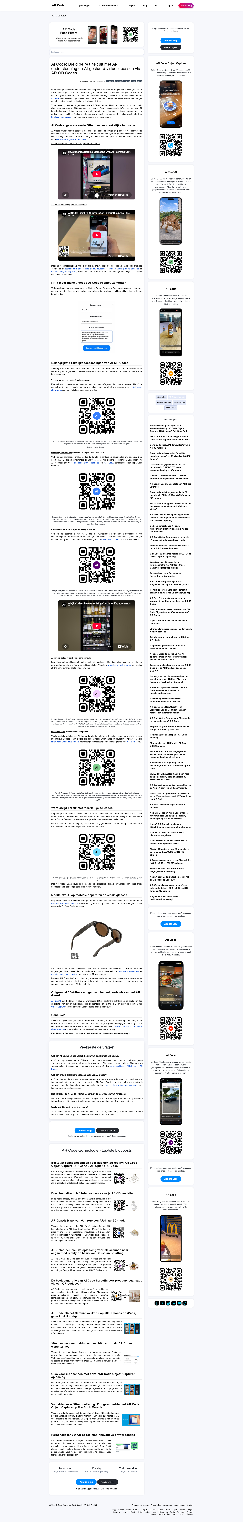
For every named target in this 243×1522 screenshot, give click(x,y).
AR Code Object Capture (171, 63)
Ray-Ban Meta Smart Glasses (64, 903)
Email (133, 81)
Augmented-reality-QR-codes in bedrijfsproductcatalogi (165, 898)
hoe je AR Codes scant (61, 116)
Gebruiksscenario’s (108, 5)
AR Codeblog (59, 15)
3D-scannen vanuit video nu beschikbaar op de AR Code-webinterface (91, 1344)
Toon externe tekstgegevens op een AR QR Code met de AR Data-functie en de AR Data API (170, 667)
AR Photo (131, 741)
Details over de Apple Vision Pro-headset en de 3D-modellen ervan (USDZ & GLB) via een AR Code (170, 796)
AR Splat (171, 288)
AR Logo (171, 1194)
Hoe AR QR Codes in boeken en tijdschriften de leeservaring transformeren (170, 825)
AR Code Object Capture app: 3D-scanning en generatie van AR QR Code (170, 719)
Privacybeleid (156, 1505)
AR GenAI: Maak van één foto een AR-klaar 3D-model (88, 1220)
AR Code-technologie (87, 81)
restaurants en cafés (110, 539)
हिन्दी (175, 1509)
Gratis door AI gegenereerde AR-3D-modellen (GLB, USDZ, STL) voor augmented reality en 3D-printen (167, 467)
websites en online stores (119, 664)
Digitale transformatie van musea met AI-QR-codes (169, 622)
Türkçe (175, 1514)
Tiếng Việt (189, 1514)
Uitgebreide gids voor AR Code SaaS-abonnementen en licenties (168, 647)
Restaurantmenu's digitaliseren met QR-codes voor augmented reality (169, 842)
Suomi (160, 1509)
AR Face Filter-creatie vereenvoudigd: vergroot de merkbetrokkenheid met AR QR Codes (170, 601)
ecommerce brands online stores (80, 268)
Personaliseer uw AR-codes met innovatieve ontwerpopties (93, 1435)
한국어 (140, 1512)
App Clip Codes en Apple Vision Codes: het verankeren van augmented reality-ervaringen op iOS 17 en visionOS (169, 815)
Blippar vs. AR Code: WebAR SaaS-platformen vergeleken (167, 834)
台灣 (181, 1514)
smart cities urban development (65, 741)
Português (181, 1512)
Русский (152, 1514)
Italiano (125, 1512)
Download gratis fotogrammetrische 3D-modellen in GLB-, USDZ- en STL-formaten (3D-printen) (170, 495)
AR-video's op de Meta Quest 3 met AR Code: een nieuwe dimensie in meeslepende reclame (168, 690)
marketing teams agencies (127, 268)
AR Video (170, 939)
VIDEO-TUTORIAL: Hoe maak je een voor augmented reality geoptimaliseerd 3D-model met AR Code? (169, 776)
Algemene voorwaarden (140, 1505)
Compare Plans (107, 1130)
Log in (170, 5)
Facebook (118, 81)
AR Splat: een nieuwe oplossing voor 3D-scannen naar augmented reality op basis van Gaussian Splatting (89, 1251)
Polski (172, 1512)
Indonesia (116, 1512)
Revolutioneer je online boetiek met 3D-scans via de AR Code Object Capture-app (170, 591)
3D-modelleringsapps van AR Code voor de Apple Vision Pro (171, 630)
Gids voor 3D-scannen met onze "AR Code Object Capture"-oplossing (93, 1375)
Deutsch (136, 1509)
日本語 (132, 1512)
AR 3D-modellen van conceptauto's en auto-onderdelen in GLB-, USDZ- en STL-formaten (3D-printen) (169, 888)
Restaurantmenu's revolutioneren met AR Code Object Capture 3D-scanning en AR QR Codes (170, 612)
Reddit (139, 81)
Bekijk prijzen (107, 1482)
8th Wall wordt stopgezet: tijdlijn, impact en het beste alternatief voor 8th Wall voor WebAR (170, 506)
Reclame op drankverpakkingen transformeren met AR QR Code (165, 700)
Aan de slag (186, 5)
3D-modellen (161, 397)
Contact (190, 1505)
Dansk (128, 1509)
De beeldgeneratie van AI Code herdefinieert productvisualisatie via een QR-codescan (96, 1281)
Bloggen (182, 1505)
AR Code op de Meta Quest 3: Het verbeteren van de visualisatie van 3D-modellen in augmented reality (168, 709)
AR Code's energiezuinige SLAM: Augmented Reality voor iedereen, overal (169, 583)
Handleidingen (179, 402)
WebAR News (171, 407)
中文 (114, 1509)
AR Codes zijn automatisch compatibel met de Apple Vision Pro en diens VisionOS (170, 786)
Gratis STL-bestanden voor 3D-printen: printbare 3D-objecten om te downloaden (169, 477)
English (144, 1509)
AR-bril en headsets (164, 402)
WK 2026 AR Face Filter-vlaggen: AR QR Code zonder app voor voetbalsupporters (170, 438)
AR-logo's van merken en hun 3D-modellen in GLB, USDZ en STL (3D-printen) (170, 861)
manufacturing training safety (64, 271)
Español (153, 1509)
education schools (105, 268)
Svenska (161, 1514)
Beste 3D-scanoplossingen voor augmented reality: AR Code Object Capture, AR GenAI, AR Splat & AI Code (94, 1164)
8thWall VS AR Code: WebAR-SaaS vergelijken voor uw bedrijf (167, 870)
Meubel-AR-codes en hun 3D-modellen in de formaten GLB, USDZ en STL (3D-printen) (169, 852)
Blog (145, 5)
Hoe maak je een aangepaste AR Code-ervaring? (168, 736)
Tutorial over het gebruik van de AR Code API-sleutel (170, 638)
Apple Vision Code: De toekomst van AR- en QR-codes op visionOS (169, 878)
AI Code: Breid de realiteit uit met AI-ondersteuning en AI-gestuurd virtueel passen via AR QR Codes (95, 68)
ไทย (168, 1514)
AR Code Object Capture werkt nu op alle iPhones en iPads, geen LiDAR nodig (93, 1314)
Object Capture (58, 1006)
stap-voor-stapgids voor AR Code (71, 139)
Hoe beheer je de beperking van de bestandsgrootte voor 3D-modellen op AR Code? (170, 765)
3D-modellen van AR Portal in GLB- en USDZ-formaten (168, 744)
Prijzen (132, 5)
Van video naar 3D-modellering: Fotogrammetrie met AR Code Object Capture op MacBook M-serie (95, 1405)
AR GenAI (109, 462)
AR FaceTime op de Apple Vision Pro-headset (168, 806)
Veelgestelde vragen (170, 1505)
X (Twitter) (110, 81)
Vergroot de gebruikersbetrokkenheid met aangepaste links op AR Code (170, 728)
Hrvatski (182, 1509)
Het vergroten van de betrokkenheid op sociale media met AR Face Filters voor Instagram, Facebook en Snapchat (169, 679)
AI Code (55, 98)
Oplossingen (84, 5)
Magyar (190, 1509)
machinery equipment (129, 971)
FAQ (157, 5)
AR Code (58, 5)
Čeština (121, 1509)
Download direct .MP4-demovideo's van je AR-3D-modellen (93, 1193)
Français (168, 1509)
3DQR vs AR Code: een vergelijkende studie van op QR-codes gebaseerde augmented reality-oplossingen (168, 754)
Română (190, 1512)
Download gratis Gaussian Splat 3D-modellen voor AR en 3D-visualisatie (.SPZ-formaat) (170, 456)
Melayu (147, 1512)
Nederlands (163, 1512)
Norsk (155, 1512)
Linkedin (127, 81)
